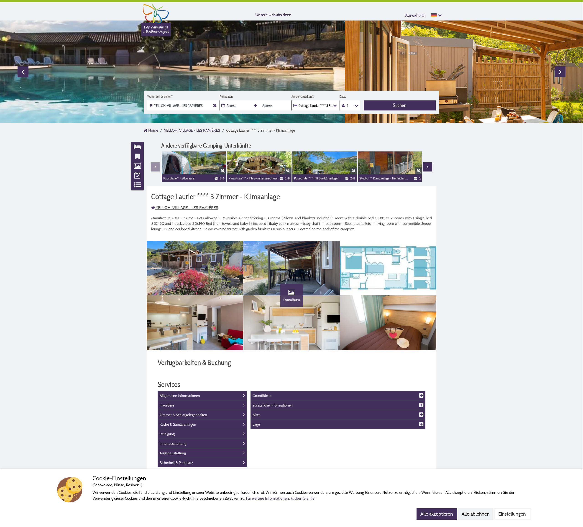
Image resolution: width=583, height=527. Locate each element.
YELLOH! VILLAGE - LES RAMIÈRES (186, 207)
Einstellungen (512, 514)
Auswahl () (415, 15)
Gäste (343, 97)
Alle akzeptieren (436, 514)
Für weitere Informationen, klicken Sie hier (281, 498)
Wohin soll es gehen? (159, 97)
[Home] (156, 12)
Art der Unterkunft (303, 97)
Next (560, 71)
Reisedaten (226, 97)
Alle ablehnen (476, 514)
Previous (23, 71)
